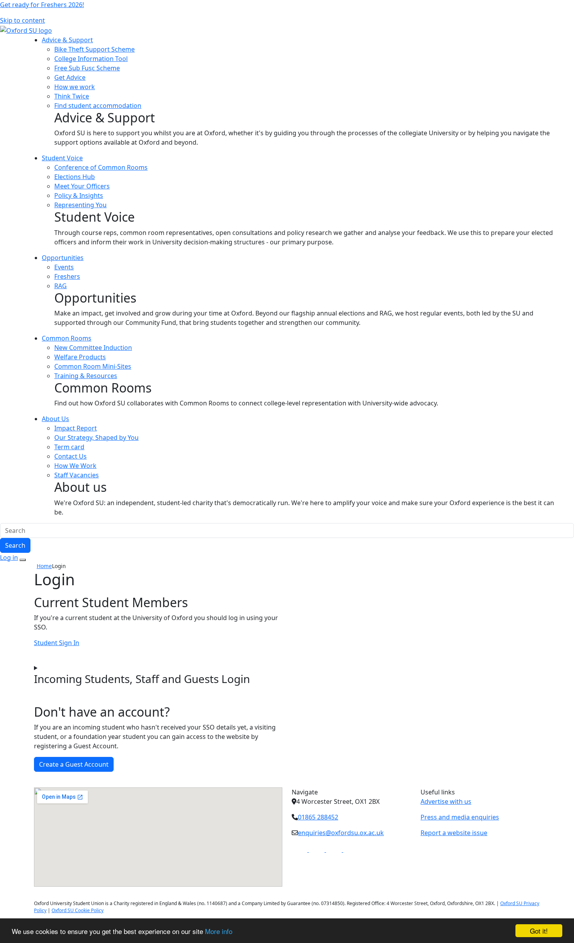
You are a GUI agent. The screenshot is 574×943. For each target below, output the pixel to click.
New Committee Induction (93, 347)
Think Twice (71, 96)
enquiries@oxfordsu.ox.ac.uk (341, 832)
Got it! (539, 931)
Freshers (67, 276)
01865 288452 (318, 817)
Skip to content (22, 20)
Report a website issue (454, 832)
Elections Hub (74, 176)
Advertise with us (446, 801)
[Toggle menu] (23, 560)
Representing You (80, 205)
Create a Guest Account (74, 764)
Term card (69, 447)
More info (218, 931)
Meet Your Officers (82, 186)
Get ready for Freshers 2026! (42, 4)
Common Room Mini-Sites (92, 366)
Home (44, 566)
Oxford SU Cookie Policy (77, 910)
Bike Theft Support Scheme (94, 49)
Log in (9, 557)
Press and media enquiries (460, 817)
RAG (60, 285)
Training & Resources (85, 375)
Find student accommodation (97, 105)
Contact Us (70, 456)
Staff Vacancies (76, 475)
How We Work (75, 465)
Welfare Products (80, 357)
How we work (74, 86)
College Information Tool (91, 58)
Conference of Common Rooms (101, 167)
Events (64, 267)
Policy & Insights (78, 195)
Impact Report (75, 428)
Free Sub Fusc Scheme (87, 68)
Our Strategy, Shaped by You (96, 437)
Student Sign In (56, 642)
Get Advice (70, 77)
